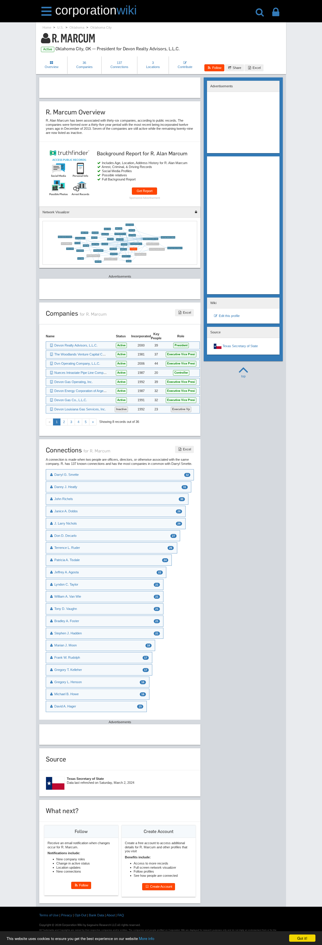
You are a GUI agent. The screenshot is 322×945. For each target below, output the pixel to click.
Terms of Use (48, 915)
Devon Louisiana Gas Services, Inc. (79, 409)
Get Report (144, 191)
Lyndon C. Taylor (65, 584)
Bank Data (96, 915)
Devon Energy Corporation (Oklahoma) (157, 249)
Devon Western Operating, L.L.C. (93, 255)
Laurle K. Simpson (95, 244)
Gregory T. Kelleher (67, 670)
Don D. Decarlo (64, 535)
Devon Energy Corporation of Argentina (168, 237)
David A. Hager (85, 245)
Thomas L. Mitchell (70, 248)
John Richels (128, 261)
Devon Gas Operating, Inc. (73, 382)
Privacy (66, 915)
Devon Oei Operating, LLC (66, 243)
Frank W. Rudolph (66, 657)
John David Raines (80, 250)
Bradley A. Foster (66, 621)
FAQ (120, 915)
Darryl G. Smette (66, 474)
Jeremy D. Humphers (129, 224)
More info (146, 938)
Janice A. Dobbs (65, 511)
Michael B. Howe (66, 694)
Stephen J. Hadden (67, 633)
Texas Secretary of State (240, 346)
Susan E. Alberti (105, 243)
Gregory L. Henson (84, 232)
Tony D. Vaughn (80, 258)
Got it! (302, 938)
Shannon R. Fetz (123, 249)
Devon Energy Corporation (98, 250)
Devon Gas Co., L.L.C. (126, 256)
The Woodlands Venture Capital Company (150, 238)
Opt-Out (80, 915)
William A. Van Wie (67, 596)
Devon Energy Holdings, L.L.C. (152, 243)
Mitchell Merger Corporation (140, 254)
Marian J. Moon (65, 645)
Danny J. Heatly (65, 487)
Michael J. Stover (118, 228)
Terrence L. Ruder (66, 548)
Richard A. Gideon (113, 248)
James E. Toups (98, 261)
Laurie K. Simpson (132, 235)
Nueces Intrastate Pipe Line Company (64, 236)
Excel (256, 68)
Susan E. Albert (131, 230)
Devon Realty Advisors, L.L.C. (120, 233)
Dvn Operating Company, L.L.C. (136, 243)
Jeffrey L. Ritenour (120, 239)
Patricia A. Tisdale (66, 560)
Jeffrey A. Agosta (66, 572)
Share (236, 68)
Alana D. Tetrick (110, 239)
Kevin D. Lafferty (95, 232)
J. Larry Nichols (124, 244)
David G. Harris (94, 237)
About (110, 915)
